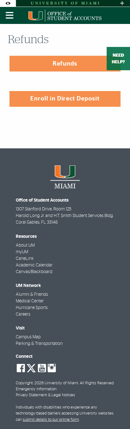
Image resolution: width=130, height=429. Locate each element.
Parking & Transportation (39, 343)
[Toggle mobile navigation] (9, 15)
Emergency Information (36, 389)
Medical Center (30, 301)
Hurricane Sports (32, 308)
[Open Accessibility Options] (8, 3)
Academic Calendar (34, 265)
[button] (116, 411)
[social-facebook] (21, 368)
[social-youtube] (42, 368)
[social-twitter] (31, 368)
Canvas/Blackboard (34, 272)
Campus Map (28, 337)
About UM (25, 245)
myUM (22, 252)
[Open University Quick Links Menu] (122, 3)
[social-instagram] (52, 368)
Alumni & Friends (32, 294)
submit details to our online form (51, 420)
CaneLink (25, 258)
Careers (23, 314)
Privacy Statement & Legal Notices (45, 395)
